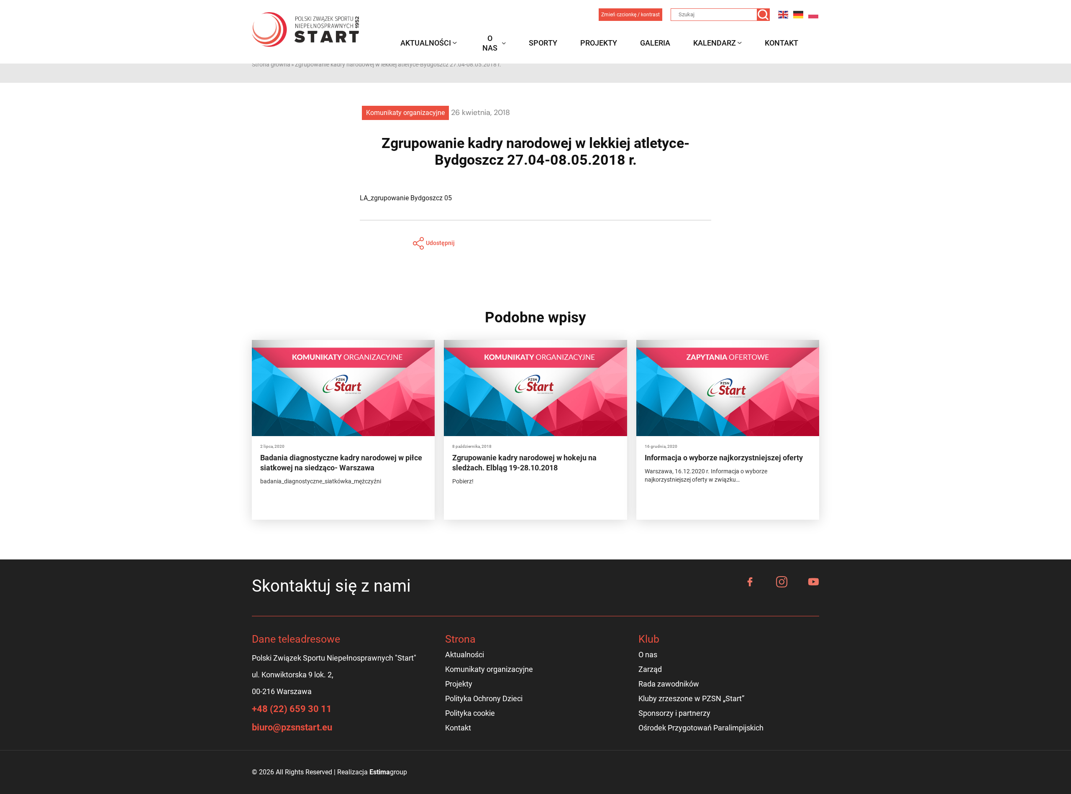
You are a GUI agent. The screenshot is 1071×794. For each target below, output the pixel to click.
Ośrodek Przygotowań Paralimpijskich (701, 727)
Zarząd (650, 669)
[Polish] (813, 14)
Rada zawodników (668, 683)
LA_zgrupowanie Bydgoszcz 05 (406, 198)
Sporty (543, 42)
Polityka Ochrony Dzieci (484, 698)
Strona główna (271, 64)
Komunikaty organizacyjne (405, 113)
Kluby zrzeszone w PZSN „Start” (691, 698)
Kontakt (781, 42)
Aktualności (425, 42)
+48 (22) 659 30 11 (292, 709)
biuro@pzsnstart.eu (292, 727)
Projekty (598, 42)
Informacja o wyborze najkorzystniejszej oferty (724, 457)
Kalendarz (714, 42)
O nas (489, 43)
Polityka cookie (470, 713)
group (388, 772)
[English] (783, 14)
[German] (798, 14)
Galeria (655, 42)
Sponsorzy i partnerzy (674, 713)
